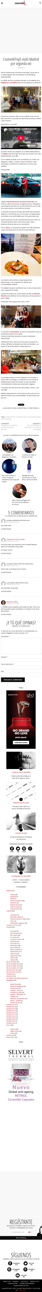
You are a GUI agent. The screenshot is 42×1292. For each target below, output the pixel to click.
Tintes (12, 921)
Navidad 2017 (10, 1015)
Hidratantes (14, 945)
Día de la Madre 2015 (13, 966)
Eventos (12, 1029)
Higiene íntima (14, 1031)
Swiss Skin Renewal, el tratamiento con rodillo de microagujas (33, 427)
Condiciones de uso (21, 1285)
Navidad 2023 (10, 1023)
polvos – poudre (15, 1000)
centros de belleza (16, 901)
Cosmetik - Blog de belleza (24, 1288)
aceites (12, 894)
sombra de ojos (15, 1003)
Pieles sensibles (15, 949)
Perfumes (9, 1035)
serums (12, 958)
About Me (6, 1281)
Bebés (12, 899)
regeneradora (14, 956)
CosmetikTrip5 (21, 417)
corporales (13, 941)
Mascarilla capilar (15, 917)
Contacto (24, 1281)
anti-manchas (14, 933)
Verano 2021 (10, 1037)
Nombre (4, 657)
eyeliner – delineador (16, 994)
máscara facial (14, 907)
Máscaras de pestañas (17, 998)
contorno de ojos (15, 939)
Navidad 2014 (10, 1009)
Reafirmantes (14, 952)
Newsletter (34, 1281)
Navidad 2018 (10, 1017)
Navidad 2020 (10, 1019)
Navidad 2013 (10, 1007)
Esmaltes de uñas (15, 992)
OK (29, 1232)
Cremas (8, 927)
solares (12, 960)
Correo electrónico (7, 664)
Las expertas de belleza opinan (16, 978)
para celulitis (14, 947)
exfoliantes (9, 974)
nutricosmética (15, 909)
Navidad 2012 (10, 1005)
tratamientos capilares (17, 923)
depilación (13, 903)
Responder (7, 529)
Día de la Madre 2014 (13, 964)
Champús (13, 915)
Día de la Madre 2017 (13, 968)
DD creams (13, 943)
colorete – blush (15, 990)
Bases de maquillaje (16, 986)
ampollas (13, 897)
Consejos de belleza (14, 539)
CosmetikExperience (27, 1283)
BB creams (13, 935)
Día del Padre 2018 (12, 972)
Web (2, 671)
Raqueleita (10, 602)
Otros (8, 1025)
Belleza (8, 890)
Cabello (8, 911)
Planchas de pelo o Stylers (18, 919)
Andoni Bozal (14, 984)
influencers (32, 417)
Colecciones (14, 988)
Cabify (5, 154)
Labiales (12, 996)
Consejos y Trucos (12, 925)
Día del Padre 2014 (12, 970)
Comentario (5, 636)
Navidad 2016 (10, 1013)
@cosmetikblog (21, 1238)
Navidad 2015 (10, 1011)
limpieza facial (14, 905)
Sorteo (12, 1033)
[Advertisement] (21, 30)
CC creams (13, 937)
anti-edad (13, 931)
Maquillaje (9, 980)
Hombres (9, 976)
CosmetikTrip (10, 417)
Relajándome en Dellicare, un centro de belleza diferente (9, 427)
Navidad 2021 (10, 1021)
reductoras (13, 954)
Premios (15, 1281)
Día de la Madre (11, 962)
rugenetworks (22, 1290)
